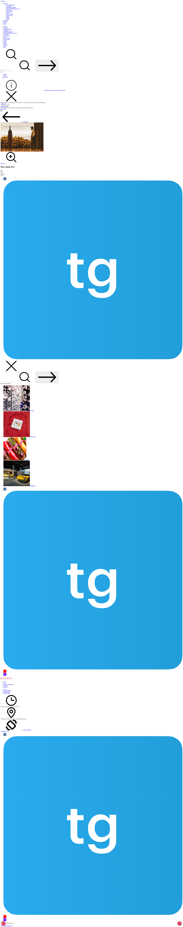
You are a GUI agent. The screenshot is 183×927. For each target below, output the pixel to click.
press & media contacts (8, 684)
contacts (2, 731)
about (4, 681)
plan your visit (9, 13)
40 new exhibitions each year (12, 8)
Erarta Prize (9, 10)
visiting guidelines (5, 925)
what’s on (5, 20)
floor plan (6, 731)
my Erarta (5, 77)
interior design (6, 692)
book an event (9, 15)
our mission (9, 6)
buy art (7, 16)
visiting (8, 19)
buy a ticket (3, 109)
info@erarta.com (4, 106)
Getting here (3, 103)
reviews (5, 689)
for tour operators (7, 690)
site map (10, 925)
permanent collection (11, 7)
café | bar (5, 21)
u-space (8, 12)
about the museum (10, 4)
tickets (7, 17)
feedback (5, 687)
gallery (5, 22)
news (4, 683)
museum (5, 3)
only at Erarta (9, 11)
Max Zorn (3, 163)
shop (4, 24)
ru (1, 72)
